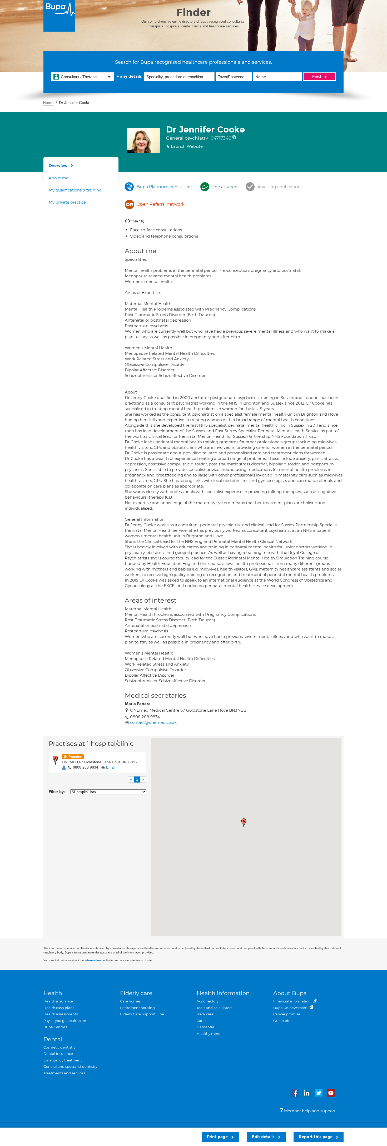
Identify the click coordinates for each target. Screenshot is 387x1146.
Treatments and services (64, 1073)
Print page (218, 1136)
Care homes (130, 1001)
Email (110, 767)
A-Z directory (208, 1001)
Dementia (205, 1027)
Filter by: (57, 791)
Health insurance (58, 1001)
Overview (58, 165)
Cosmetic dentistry (59, 1047)
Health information (223, 993)
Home (48, 102)
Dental (52, 1039)
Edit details (264, 1136)
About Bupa (290, 993)
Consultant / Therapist (79, 77)
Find (317, 76)
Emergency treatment (62, 1060)
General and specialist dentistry (70, 1066)
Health (52, 993)
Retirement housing (137, 1008)
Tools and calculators (214, 1008)
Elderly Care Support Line (142, 1014)
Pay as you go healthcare (64, 1021)
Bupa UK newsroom (290, 1008)
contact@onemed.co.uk (153, 722)
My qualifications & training (75, 190)
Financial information (292, 1001)
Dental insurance (58, 1053)
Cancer (203, 1021)
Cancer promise (286, 1014)
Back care (205, 1014)
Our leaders (283, 1021)
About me (58, 177)
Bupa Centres (55, 1027)
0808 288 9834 (85, 767)
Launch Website (187, 146)
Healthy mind (209, 1033)
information (93, 960)
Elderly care (136, 993)
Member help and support (309, 1110)
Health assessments (60, 1014)
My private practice (67, 202)
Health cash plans (58, 1008)
